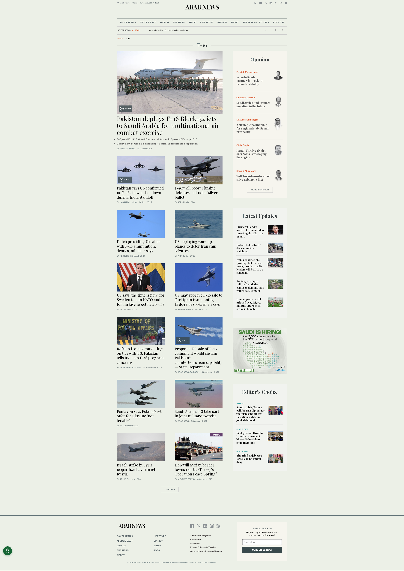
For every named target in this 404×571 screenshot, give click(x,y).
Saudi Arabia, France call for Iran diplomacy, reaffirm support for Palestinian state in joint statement (250, 414)
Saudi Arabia (128, 22)
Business (179, 22)
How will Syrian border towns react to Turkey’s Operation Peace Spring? (196, 469)
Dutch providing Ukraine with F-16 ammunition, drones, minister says (138, 246)
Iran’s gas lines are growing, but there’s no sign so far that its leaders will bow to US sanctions (249, 266)
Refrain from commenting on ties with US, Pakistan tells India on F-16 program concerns (140, 355)
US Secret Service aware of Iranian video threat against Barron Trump (250, 231)
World (164, 22)
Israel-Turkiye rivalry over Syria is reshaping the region (251, 154)
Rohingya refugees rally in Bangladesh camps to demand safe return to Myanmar (250, 285)
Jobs (157, 550)
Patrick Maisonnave (247, 72)
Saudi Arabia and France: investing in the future (253, 104)
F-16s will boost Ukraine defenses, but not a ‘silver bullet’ (196, 192)
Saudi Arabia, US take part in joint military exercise (197, 413)
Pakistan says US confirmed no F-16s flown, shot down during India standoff (140, 192)
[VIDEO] (170, 82)
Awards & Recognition (200, 535)
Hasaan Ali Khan (128, 202)
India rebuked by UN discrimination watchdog (168, 30)
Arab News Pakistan (130, 367)
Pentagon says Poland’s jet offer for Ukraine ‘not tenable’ (139, 416)
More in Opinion (260, 190)
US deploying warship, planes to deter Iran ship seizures (195, 246)
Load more (170, 489)
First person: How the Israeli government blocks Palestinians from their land (249, 437)
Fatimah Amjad (127, 148)
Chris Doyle (242, 145)
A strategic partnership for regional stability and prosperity (252, 128)
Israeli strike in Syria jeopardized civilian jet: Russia (136, 469)
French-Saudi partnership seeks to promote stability (249, 80)
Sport (235, 22)
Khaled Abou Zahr (246, 170)
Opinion (222, 22)
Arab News (125, 3)
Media (192, 22)
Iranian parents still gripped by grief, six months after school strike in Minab (248, 303)
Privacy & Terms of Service (203, 547)
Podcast (278, 22)
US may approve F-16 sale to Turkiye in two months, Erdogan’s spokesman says (198, 299)
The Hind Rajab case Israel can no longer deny (249, 459)
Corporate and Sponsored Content (206, 551)
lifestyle (160, 536)
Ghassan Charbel (245, 97)
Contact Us (195, 539)
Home (120, 38)
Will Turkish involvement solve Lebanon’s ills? (253, 177)
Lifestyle (206, 22)
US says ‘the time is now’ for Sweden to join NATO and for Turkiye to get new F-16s (140, 299)
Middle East (148, 22)
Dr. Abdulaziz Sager (247, 119)
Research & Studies (256, 22)
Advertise (194, 543)
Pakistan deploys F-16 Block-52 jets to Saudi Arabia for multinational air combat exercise (168, 125)
